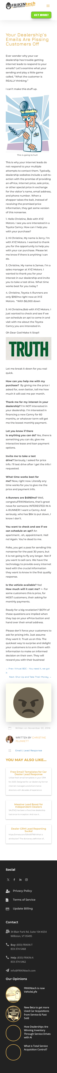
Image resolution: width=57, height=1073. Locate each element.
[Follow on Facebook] (14, 879)
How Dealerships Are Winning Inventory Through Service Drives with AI (37, 1032)
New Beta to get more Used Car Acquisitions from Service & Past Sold (36, 1013)
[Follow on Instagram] (26, 879)
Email (18, 750)
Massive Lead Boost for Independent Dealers (28, 805)
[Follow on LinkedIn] (20, 879)
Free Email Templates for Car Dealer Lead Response (28, 773)
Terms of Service (24, 899)
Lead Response (33, 750)
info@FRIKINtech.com (23, 970)
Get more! (41, 15)
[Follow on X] (8, 879)
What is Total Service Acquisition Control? (36, 1047)
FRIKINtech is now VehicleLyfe (34, 989)
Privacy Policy (22, 891)
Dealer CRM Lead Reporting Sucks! (28, 830)
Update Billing (23, 908)
